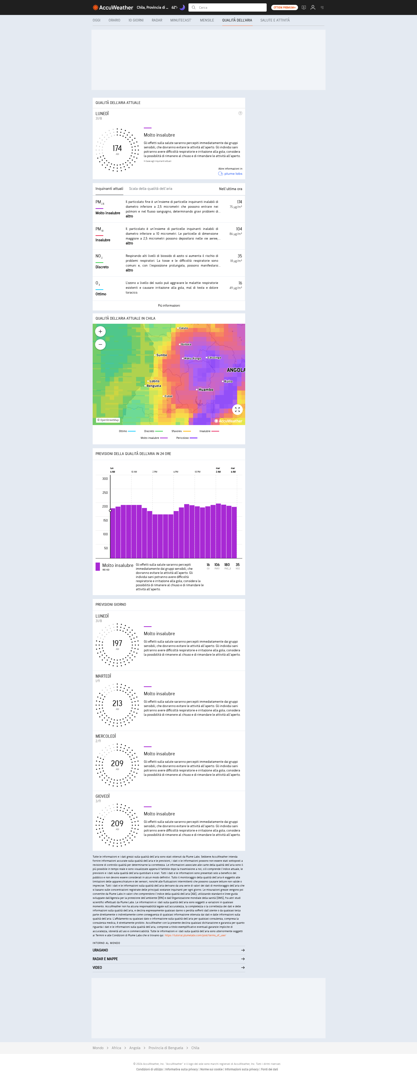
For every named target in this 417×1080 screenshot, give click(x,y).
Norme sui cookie (211, 1069)
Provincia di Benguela (166, 1048)
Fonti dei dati (269, 1069)
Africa (116, 1048)
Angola (134, 1048)
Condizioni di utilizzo (150, 1069)
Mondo (98, 1048)
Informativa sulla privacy (182, 1069)
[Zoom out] (100, 344)
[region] (169, 374)
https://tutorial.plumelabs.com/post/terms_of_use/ (195, 935)
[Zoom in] (100, 331)
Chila (195, 1048)
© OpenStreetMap (108, 420)
